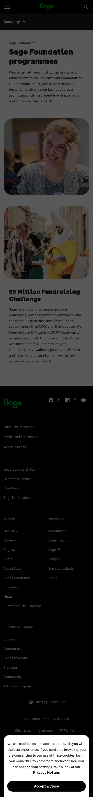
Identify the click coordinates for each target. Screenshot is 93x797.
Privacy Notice (46, 772)
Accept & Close (46, 786)
